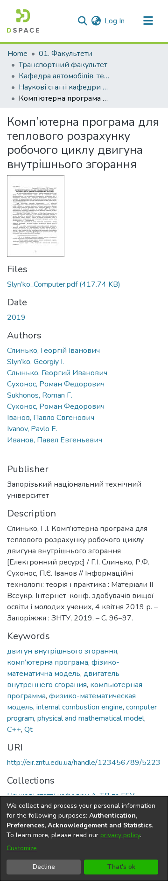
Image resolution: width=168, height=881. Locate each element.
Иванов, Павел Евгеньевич (54, 440)
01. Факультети (65, 53)
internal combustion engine (79, 707)
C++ (14, 729)
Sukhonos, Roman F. (39, 395)
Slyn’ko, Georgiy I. (35, 362)
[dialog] (84, 838)
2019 (16, 317)
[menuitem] (96, 21)
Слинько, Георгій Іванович (53, 350)
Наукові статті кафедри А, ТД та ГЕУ (65, 87)
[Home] (23, 21)
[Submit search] (82, 21)
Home (17, 53)
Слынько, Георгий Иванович (57, 373)
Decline (44, 866)
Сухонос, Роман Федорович (56, 384)
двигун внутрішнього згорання (62, 651)
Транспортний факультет (63, 65)
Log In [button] (115, 21)
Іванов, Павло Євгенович (50, 418)
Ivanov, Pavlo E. (32, 429)
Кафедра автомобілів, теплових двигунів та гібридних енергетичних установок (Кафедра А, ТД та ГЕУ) (65, 76)
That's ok (121, 866)
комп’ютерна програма (47, 662)
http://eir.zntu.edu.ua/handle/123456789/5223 (84, 762)
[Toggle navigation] (148, 21)
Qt (28, 729)
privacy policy (120, 835)
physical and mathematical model (90, 718)
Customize (22, 848)
